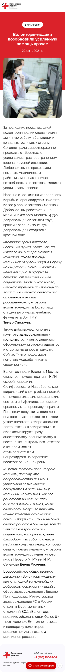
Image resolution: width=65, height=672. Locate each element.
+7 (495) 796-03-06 (45, 657)
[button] (59, 6)
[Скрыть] (60, 665)
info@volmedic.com (43, 653)
